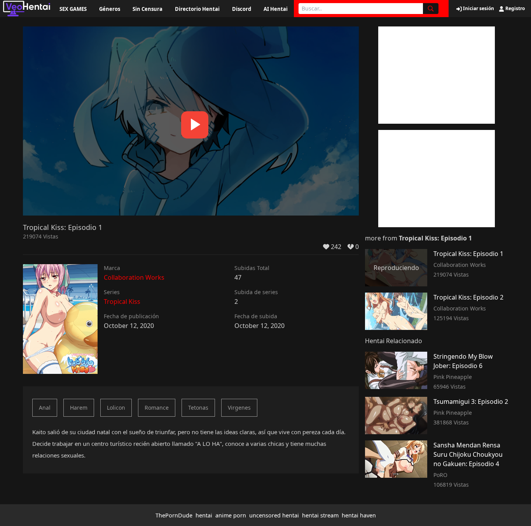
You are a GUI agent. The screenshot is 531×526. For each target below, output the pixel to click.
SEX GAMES (73, 8)
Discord (241, 8)
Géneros (109, 8)
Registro (514, 8)
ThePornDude (173, 515)
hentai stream (320, 515)
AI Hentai (276, 8)
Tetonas (198, 407)
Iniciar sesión (478, 8)
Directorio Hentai (197, 8)
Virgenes (239, 407)
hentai (204, 515)
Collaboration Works (134, 277)
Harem (78, 407)
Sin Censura (147, 8)
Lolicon (116, 407)
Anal (45, 407)
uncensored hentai (274, 515)
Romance (157, 407)
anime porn (230, 515)
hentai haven (359, 515)
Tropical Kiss (122, 301)
